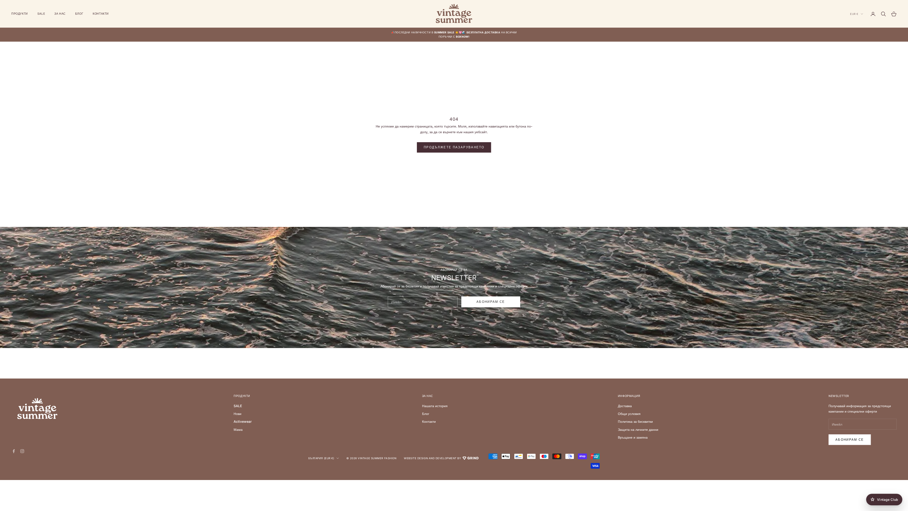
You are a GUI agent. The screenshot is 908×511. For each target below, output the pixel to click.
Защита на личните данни (638, 429)
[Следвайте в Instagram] (22, 451)
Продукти (19, 13)
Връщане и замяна (633, 437)
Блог (79, 13)
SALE (41, 13)
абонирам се (490, 302)
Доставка (625, 406)
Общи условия (629, 414)
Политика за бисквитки (635, 421)
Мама (238, 429)
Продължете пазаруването (454, 147)
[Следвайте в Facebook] (13, 451)
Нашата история (435, 406)
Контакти (101, 13)
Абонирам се (849, 439)
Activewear (243, 421)
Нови (237, 414)
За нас (60, 13)
